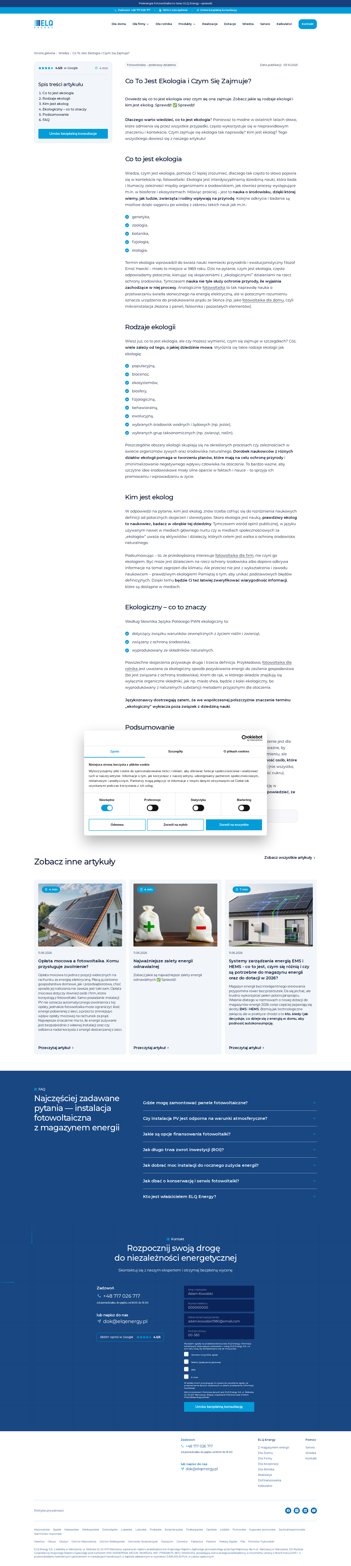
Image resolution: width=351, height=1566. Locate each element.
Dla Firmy (265, 1458)
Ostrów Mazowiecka (84, 1541)
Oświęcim (167, 1541)
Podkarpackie (194, 1529)
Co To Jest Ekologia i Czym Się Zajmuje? (101, 53)
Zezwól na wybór (176, 825)
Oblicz (175, 10)
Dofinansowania (269, 1480)
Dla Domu (265, 1453)
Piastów (211, 1541)
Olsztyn (63, 1541)
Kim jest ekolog (55, 104)
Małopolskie (71, 1529)
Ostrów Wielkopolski (112, 1541)
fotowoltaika (214, 287)
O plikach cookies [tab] (236, 751)
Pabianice (197, 1541)
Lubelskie (126, 1529)
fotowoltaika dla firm (234, 555)
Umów (218, 10)
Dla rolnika (164, 24)
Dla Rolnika (266, 1469)
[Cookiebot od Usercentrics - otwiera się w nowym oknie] (244, 738)
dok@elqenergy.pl (125, 1321)
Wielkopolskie (90, 1529)
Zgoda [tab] (114, 751)
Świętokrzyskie (174, 1529)
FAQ (46, 120)
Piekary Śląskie (228, 1541)
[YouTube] (314, 1511)
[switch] (152, 808)
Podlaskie (155, 1529)
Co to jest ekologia (58, 93)
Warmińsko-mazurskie (48, 1533)
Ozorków (182, 1541)
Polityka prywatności (49, 1510)
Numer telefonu (198, 1303)
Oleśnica (39, 1541)
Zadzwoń (134, 10)
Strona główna (44, 53)
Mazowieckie (42, 1529)
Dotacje (230, 24)
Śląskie (57, 1529)
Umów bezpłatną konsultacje (73, 134)
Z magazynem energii (273, 1447)
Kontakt (308, 24)
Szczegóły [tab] (175, 751)
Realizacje (210, 24)
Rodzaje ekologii (56, 98)
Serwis (265, 24)
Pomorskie (239, 1529)
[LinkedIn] (305, 1511)
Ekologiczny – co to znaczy (64, 109)
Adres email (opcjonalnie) (203, 1317)
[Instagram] (297, 1511)
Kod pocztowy (197, 1331)
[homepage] (43, 24)
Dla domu (119, 24)
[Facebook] (288, 1511)
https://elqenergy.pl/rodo (196, 1397)
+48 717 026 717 (121, 1296)
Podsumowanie (55, 115)
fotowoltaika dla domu (263, 300)
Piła (242, 1541)
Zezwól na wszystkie (234, 825)
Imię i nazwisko (197, 1289)
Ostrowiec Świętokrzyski (143, 1541)
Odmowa (117, 825)
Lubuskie (140, 1529)
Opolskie (211, 1529)
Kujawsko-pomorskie (262, 1529)
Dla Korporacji (268, 1464)
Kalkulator (284, 24)
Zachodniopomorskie (292, 1529)
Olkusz (52, 1541)
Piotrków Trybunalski (261, 1541)
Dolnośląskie (110, 1529)
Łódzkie (224, 1529)
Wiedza (248, 24)
